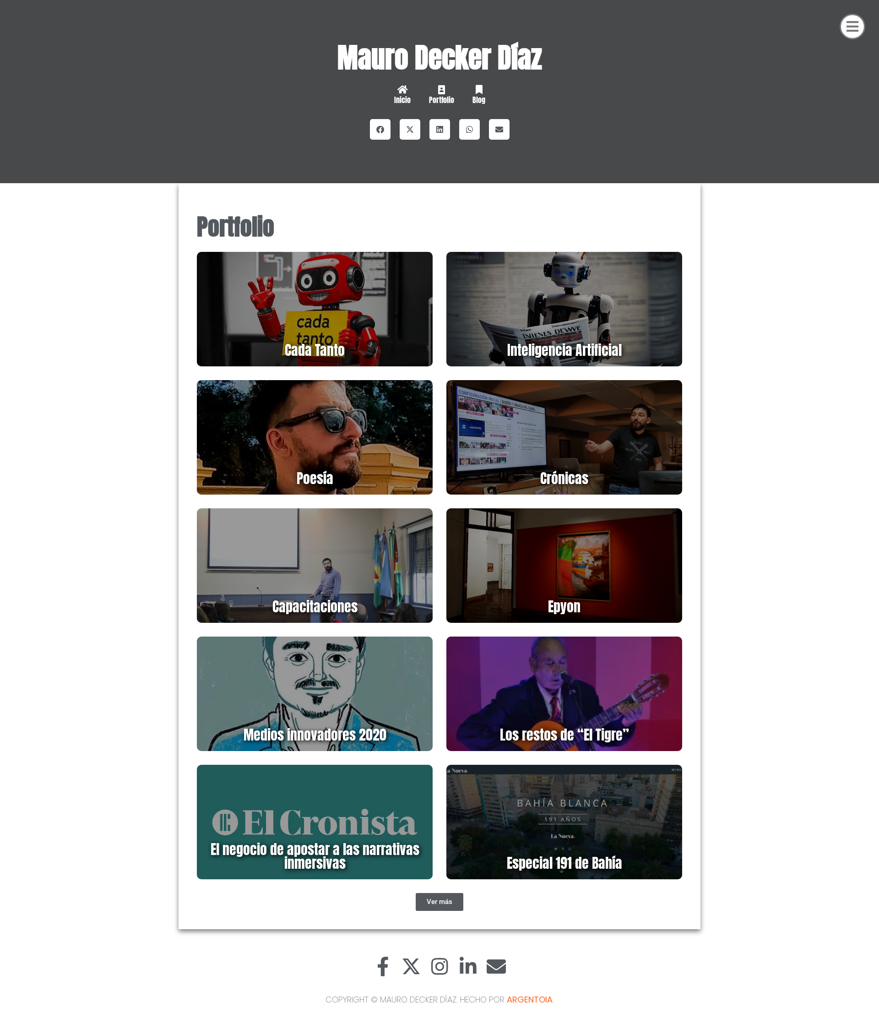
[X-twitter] (411, 966)
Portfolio (441, 99)
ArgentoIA (530, 999)
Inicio (402, 99)
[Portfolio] (441, 89)
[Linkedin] (467, 966)
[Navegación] (852, 26)
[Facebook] (382, 966)
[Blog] (478, 89)
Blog (478, 99)
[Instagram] (439, 966)
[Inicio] (402, 89)
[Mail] (496, 966)
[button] (380, 129)
